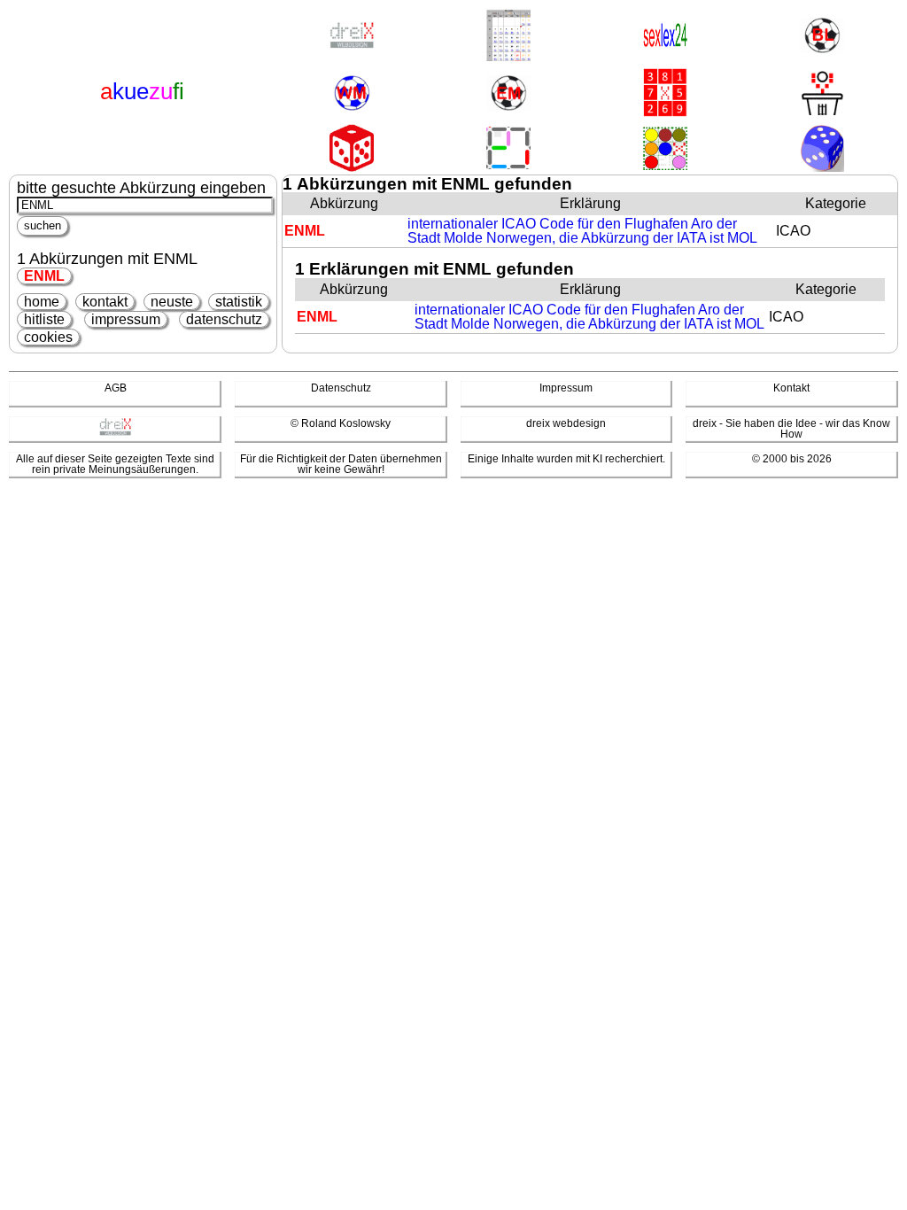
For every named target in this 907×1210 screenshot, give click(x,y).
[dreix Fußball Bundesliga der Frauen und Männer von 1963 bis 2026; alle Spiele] (822, 37)
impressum (125, 319)
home (41, 301)
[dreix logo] (115, 432)
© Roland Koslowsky (341, 423)
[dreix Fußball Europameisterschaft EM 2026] (508, 94)
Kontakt (791, 388)
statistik (238, 301)
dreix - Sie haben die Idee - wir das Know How (791, 428)
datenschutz (224, 319)
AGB (116, 388)
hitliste (44, 319)
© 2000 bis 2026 (792, 459)
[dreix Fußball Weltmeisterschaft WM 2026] (351, 94)
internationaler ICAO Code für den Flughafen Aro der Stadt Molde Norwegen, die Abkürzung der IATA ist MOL (582, 230)
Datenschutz (341, 388)
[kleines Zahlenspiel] (665, 94)
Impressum (566, 388)
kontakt (105, 301)
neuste (172, 301)
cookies (48, 337)
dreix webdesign (566, 423)
